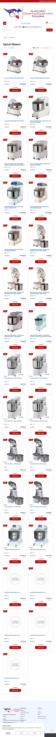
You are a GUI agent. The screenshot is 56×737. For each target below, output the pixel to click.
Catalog (39, 712)
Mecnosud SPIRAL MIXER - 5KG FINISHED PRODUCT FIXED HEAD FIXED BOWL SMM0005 (41, 336)
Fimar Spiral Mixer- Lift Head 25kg (38, 463)
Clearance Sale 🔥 (42, 718)
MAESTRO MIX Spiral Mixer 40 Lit (38, 592)
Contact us (22, 714)
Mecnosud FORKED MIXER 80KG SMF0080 (14, 78)
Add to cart (15, 90)
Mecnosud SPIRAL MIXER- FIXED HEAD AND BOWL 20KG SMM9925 (40, 164)
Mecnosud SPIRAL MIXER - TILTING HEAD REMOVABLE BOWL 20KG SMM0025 (39, 293)
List (39, 47)
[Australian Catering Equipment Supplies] (28, 12)
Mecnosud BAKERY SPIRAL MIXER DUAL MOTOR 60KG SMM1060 (13, 250)
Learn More (11, 729)
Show (42, 47)
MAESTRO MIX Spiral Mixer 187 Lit (12, 549)
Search (21, 718)
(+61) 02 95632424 (19, 26)
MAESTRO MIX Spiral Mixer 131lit (38, 549)
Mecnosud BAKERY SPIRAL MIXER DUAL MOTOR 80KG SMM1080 (39, 207)
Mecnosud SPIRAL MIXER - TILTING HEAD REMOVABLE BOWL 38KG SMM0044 (14, 293)
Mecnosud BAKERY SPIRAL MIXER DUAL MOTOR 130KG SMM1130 (13, 207)
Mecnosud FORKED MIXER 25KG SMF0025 (14, 121)
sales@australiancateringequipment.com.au (33, 26)
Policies (22, 722)
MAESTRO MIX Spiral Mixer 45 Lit (12, 592)
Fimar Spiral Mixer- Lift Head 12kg (38, 506)
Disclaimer (22, 711)
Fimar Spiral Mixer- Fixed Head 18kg (13, 421)
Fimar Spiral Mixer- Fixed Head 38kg (13, 378)
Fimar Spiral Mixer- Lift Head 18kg (12, 506)
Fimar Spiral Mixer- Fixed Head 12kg (38, 421)
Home (5, 37)
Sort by (5, 47)
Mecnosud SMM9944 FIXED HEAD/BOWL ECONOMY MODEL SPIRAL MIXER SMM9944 (14, 164)
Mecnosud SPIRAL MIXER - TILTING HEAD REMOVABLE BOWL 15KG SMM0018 (14, 336)
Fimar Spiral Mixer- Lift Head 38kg (12, 463)
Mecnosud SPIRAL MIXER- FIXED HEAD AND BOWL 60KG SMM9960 (40, 121)
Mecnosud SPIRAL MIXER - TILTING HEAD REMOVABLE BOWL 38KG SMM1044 (39, 250)
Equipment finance (42, 716)
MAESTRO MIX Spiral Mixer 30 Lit (12, 635)
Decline (35, 733)
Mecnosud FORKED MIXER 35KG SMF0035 (39, 78)
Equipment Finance (24, 712)
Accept (21, 733)
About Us (22, 716)
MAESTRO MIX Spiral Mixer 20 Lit (38, 635)
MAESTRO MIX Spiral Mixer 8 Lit (11, 678)
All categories (23, 720)
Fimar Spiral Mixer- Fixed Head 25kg (38, 378)
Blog (39, 714)
